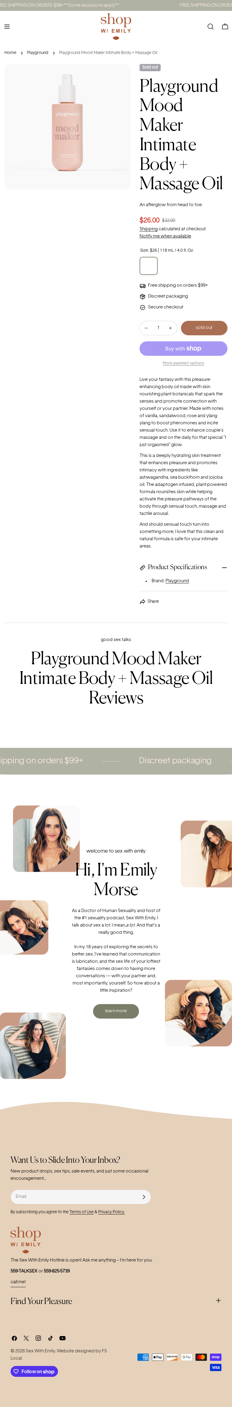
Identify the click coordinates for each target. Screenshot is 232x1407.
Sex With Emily (40, 1351)
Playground (37, 53)
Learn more (116, 1011)
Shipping (149, 229)
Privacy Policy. (111, 1212)
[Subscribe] (144, 1197)
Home (10, 53)
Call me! (18, 1282)
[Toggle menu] (7, 27)
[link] (168, 761)
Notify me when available (165, 236)
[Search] (211, 27)
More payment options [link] (183, 363)
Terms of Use (81, 1212)
